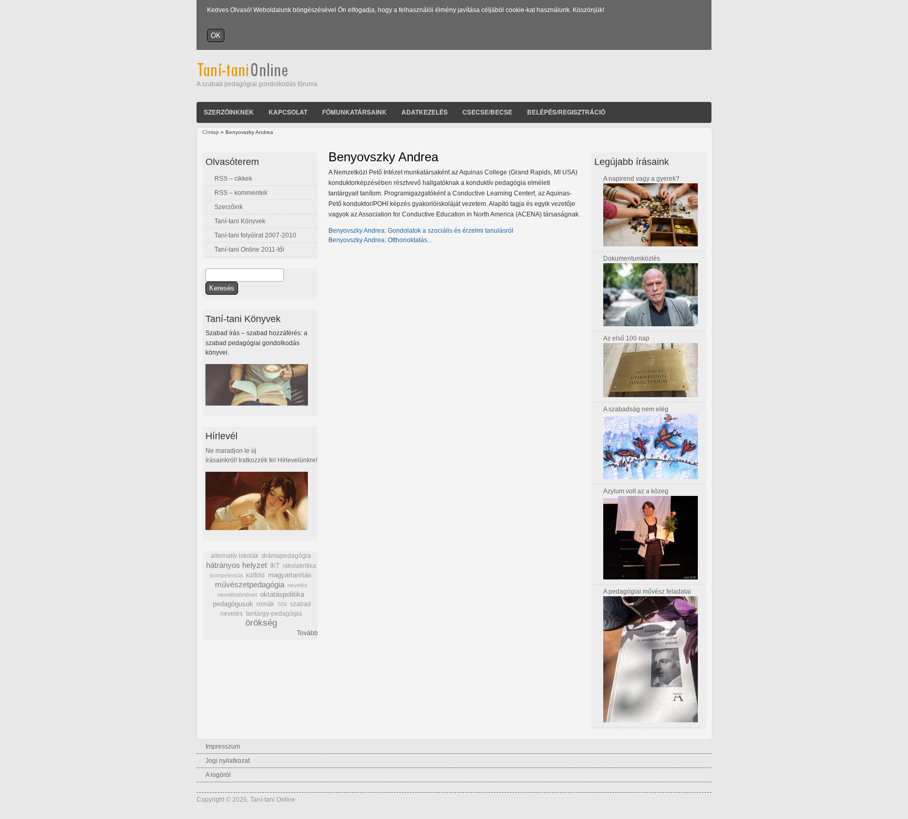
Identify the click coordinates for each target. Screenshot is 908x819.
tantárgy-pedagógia (274, 613)
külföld (255, 575)
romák (265, 604)
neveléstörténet (237, 595)
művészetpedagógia (249, 584)
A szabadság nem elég (635, 409)
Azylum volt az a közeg (635, 491)
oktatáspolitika (282, 594)
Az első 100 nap (626, 338)
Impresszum (222, 746)
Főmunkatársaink (354, 112)
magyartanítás (290, 575)
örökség (261, 623)
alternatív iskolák (235, 555)
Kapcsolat (288, 112)
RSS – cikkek (233, 178)
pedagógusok (233, 604)
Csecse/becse (487, 112)
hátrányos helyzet (236, 565)
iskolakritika (299, 565)
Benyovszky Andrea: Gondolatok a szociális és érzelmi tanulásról (420, 230)
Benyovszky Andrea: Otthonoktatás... (380, 240)
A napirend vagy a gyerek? (641, 178)
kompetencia (226, 575)
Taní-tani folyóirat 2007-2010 (255, 235)
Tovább (307, 633)
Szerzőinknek (229, 112)
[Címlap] (257, 74)
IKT (275, 565)
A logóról (218, 775)
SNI (282, 604)
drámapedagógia (286, 555)
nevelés (297, 585)
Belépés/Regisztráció (566, 112)
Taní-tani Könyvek (239, 221)
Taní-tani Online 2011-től (249, 249)
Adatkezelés (424, 112)
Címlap (210, 132)
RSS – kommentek (240, 192)
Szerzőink (228, 207)
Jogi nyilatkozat (227, 760)
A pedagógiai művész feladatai (647, 591)
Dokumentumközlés (631, 258)
